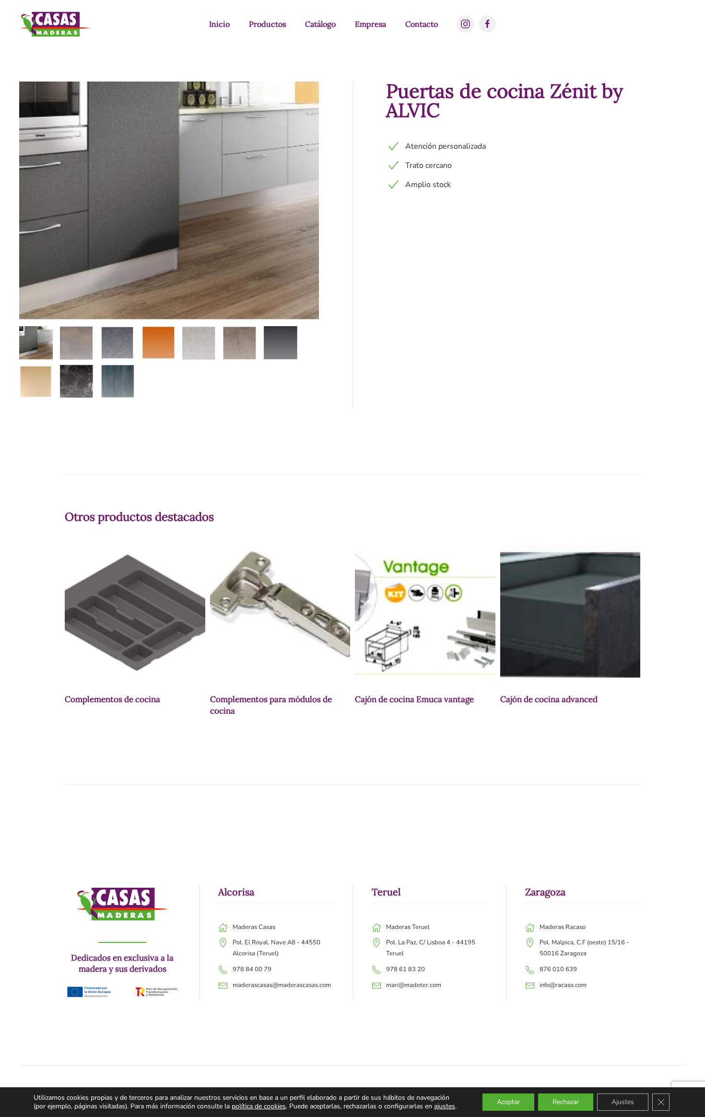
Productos (267, 24)
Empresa (370, 24)
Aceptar (508, 1101)
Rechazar (565, 1101)
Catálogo (320, 24)
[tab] (36, 343)
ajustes (444, 1106)
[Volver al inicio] (55, 24)
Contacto (421, 24)
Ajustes (622, 1101)
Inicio (219, 24)
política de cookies (259, 1106)
